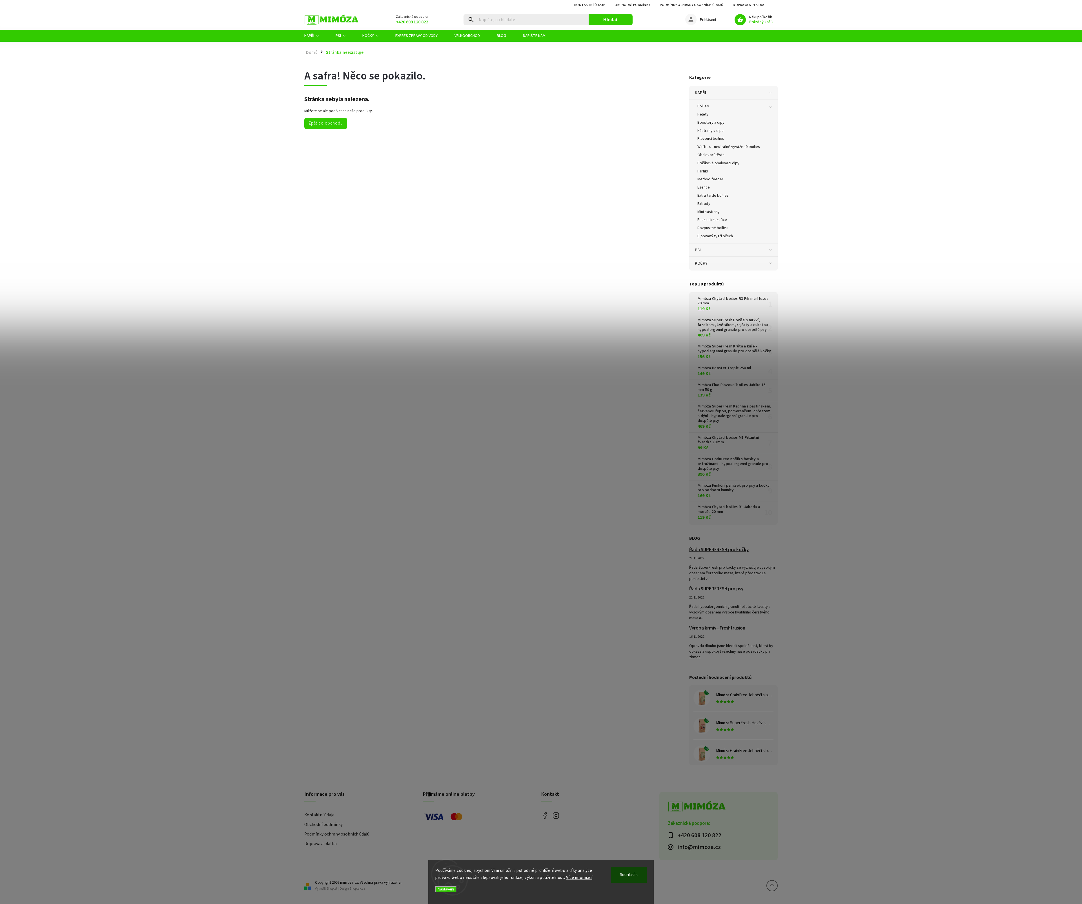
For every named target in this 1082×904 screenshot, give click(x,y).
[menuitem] (315, 36)
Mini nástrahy (708, 212)
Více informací (579, 878)
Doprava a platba (748, 5)
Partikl (702, 171)
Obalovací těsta (711, 155)
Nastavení (446, 889)
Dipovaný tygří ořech (715, 236)
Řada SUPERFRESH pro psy (716, 589)
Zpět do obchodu (326, 123)
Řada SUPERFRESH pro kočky (719, 549)
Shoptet (332, 888)
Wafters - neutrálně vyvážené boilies (728, 147)
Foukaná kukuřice (712, 220)
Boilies (703, 106)
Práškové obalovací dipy (718, 163)
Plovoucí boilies (710, 138)
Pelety (703, 114)
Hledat (610, 19)
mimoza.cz (555, 815)
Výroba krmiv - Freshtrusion (717, 628)
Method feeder (710, 179)
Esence (703, 187)
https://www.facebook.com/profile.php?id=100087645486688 (544, 815)
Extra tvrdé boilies (713, 195)
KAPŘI (700, 93)
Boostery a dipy (711, 122)
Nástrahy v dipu (710, 131)
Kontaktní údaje (589, 5)
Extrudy (703, 204)
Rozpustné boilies (712, 228)
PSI (698, 250)
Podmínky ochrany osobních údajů (692, 5)
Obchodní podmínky (632, 5)
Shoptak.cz (357, 888)
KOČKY (701, 263)
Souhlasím (629, 875)
